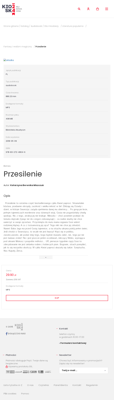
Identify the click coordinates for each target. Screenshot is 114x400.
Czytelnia (43, 385)
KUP (57, 297)
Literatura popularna (72, 26)
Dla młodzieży (51, 26)
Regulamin (92, 385)
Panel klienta (61, 385)
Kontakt (63, 328)
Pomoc (25, 393)
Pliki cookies (10, 393)
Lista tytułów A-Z (13, 385)
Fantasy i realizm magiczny (18, 46)
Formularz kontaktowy (73, 343)
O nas (30, 385)
